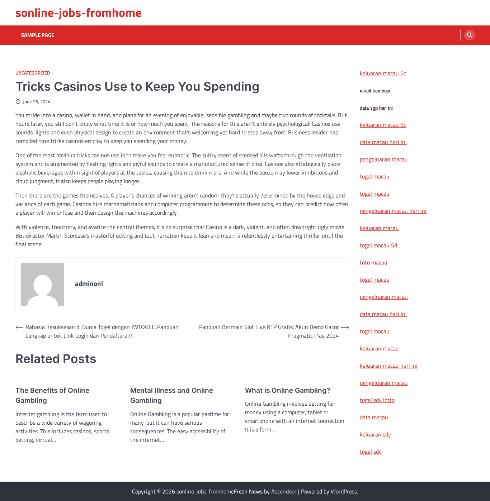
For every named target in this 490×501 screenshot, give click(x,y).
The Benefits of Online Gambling (52, 395)
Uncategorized (32, 73)
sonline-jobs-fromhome (78, 12)
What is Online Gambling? (287, 390)
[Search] (469, 35)
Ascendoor (284, 491)
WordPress (344, 491)
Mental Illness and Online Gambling (171, 395)
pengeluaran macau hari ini (393, 210)
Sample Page (37, 35)
